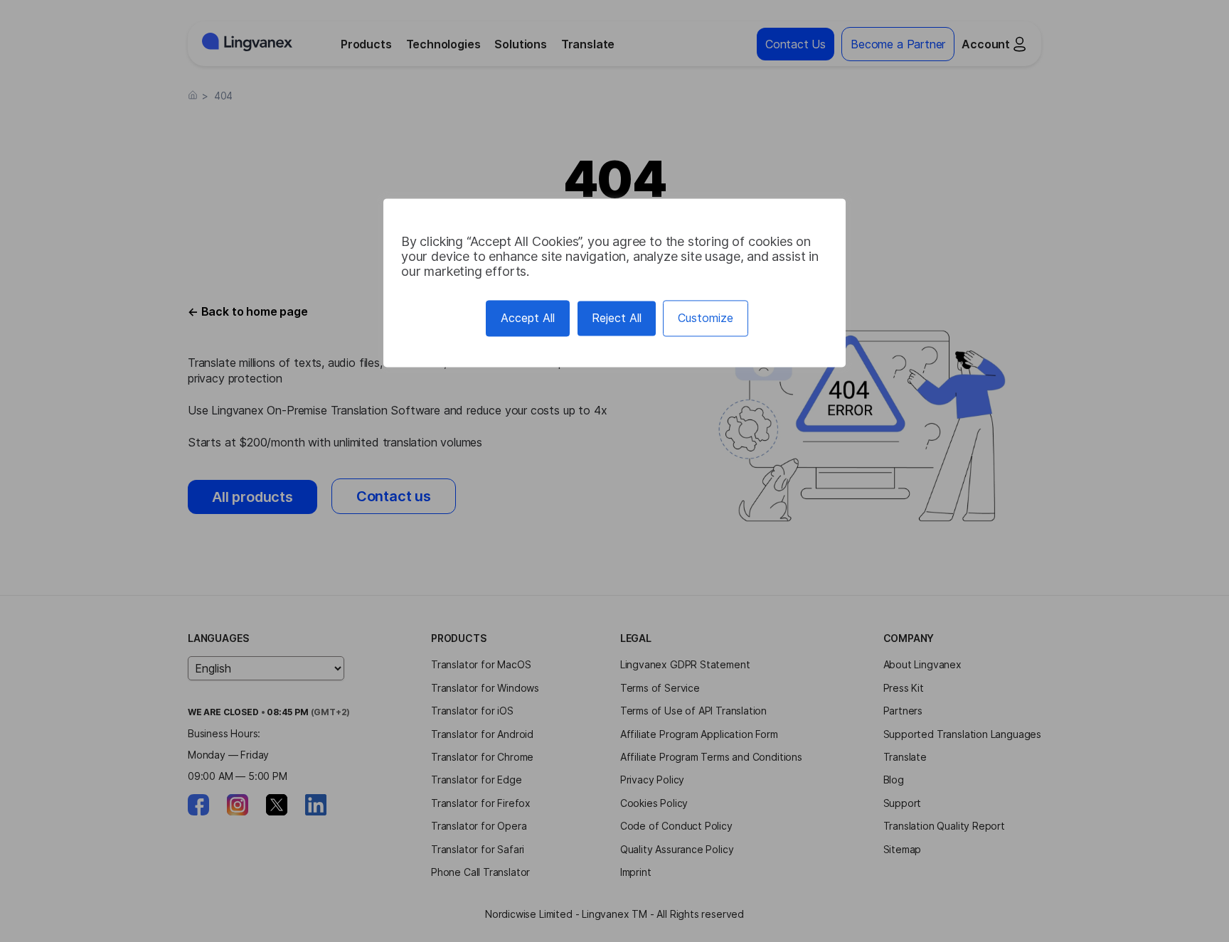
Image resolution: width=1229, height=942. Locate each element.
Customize (705, 318)
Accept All (528, 318)
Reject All (617, 318)
